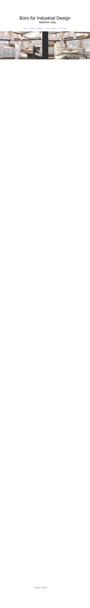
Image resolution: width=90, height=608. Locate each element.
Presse (47, 28)
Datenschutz (38, 587)
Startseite (26, 28)
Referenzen (53, 28)
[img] (45, 7)
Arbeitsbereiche (39, 28)
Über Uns (32, 28)
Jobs (60, 28)
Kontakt (64, 28)
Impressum (44, 587)
